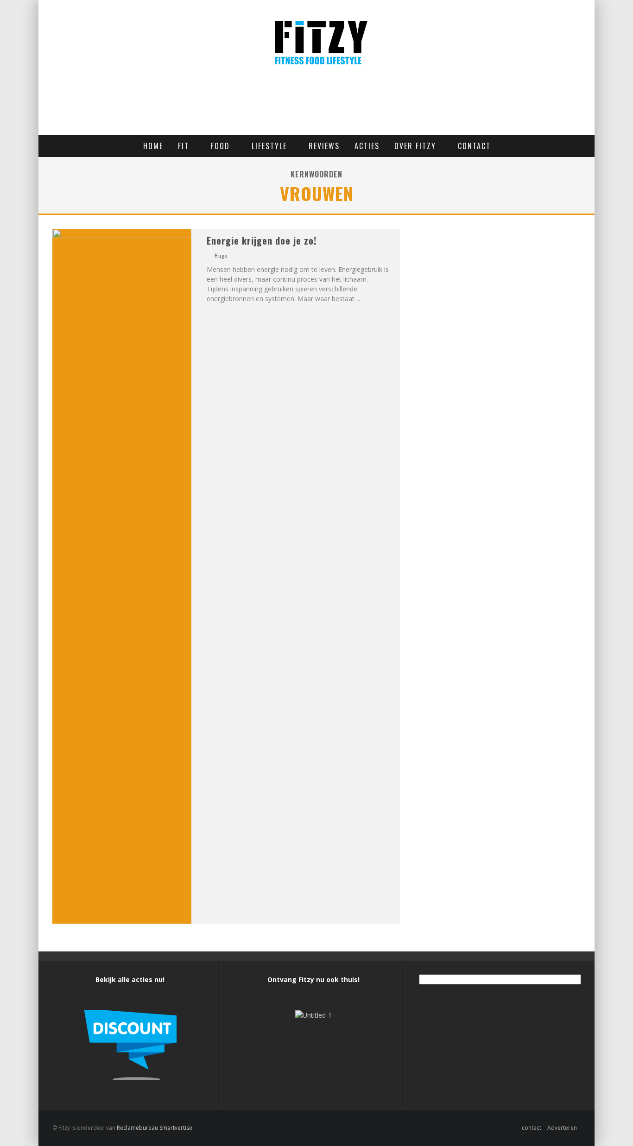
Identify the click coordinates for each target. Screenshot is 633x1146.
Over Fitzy (415, 145)
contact (531, 1128)
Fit (183, 145)
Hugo (221, 255)
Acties (367, 145)
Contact (474, 145)
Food (220, 145)
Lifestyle (269, 145)
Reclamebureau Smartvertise (154, 1128)
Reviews (324, 145)
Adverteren (562, 1128)
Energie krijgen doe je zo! (261, 240)
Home (153, 145)
